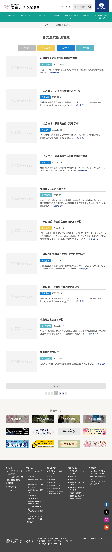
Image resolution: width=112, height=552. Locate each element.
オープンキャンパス (71, 17)
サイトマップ (65, 7)
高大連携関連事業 (13, 480)
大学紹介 (56, 15)
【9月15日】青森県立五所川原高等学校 (60, 221)
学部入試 (11, 15)
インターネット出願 (101, 17)
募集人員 (73, 479)
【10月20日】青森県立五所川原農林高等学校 (63, 156)
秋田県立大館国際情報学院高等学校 (58, 58)
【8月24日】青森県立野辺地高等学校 (59, 287)
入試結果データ (33, 495)
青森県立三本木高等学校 (53, 189)
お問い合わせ (101, 8)
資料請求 (29, 522)
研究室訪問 (85, 48)
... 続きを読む (54, 72)
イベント (9, 468)
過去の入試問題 (33, 498)
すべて (27, 48)
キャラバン (46, 48)
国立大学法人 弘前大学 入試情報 (21, 6)
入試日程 (31, 476)
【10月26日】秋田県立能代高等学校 (59, 123)
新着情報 (9, 483)
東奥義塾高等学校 (49, 352)
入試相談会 (86, 15)
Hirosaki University (99, 538)
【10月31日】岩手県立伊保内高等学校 (60, 91)
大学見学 (65, 48)
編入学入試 (26, 15)
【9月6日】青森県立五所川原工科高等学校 (62, 254)
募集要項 (52, 479)
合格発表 (52, 482)
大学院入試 (41, 15)
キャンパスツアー (13, 477)
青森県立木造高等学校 (51, 319)
